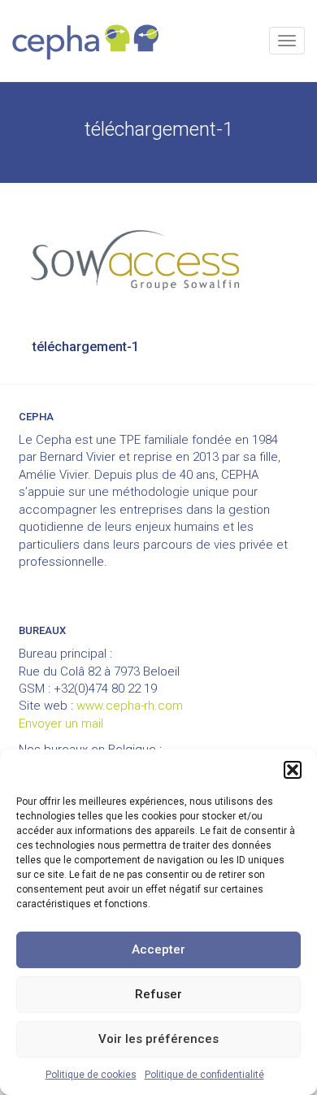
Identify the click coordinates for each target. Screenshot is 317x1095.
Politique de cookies (91, 1074)
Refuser (158, 994)
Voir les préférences (158, 1039)
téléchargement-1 (86, 346)
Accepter (158, 949)
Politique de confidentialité (204, 1074)
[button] (292, 770)
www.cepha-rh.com (129, 705)
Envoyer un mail (61, 723)
